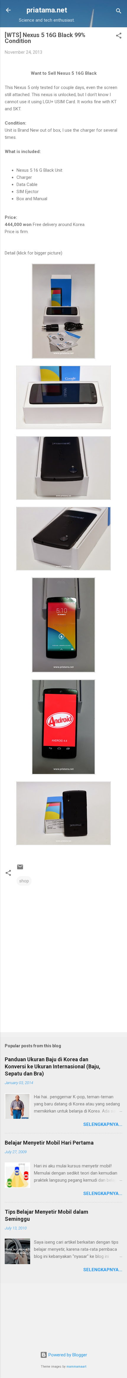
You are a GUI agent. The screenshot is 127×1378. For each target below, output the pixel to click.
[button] (118, 36)
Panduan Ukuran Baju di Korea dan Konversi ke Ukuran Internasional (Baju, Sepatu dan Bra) (52, 1066)
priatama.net (47, 10)
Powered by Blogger (67, 1355)
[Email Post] (20, 869)
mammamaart (76, 1367)
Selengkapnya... (102, 1124)
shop (24, 881)
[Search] (118, 12)
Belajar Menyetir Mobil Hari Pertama (49, 1143)
